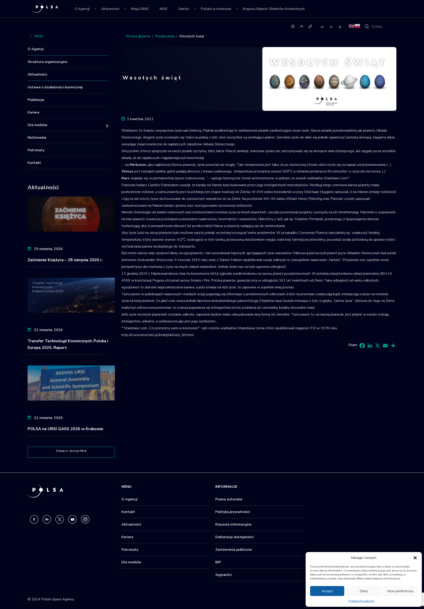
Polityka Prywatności (361, 601)
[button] (415, 558)
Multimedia (37, 137)
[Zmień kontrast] (301, 26)
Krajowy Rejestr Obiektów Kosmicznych (274, 9)
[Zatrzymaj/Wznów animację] (293, 26)
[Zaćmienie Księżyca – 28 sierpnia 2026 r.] (71, 213)
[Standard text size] (339, 26)
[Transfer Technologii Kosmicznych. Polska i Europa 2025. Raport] (71, 295)
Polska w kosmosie (216, 9)
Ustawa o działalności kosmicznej (55, 87)
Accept (327, 591)
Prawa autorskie (228, 499)
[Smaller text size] (331, 26)
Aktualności (37, 74)
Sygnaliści (223, 574)
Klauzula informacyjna (233, 524)
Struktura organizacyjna (47, 61)
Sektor (183, 9)
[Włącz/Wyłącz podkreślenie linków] (310, 26)
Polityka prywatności (232, 511)
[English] (352, 25)
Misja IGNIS (140, 9)
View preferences (400, 591)
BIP (218, 562)
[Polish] (357, 25)
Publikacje (36, 99)
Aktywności (110, 9)
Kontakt (34, 162)
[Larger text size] (322, 26)
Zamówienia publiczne (233, 549)
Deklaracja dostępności (234, 537)
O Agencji (82, 9)
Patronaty (36, 150)
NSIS (163, 9)
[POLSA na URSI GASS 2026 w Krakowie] (71, 382)
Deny (364, 591)
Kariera (33, 112)
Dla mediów (37, 125)
